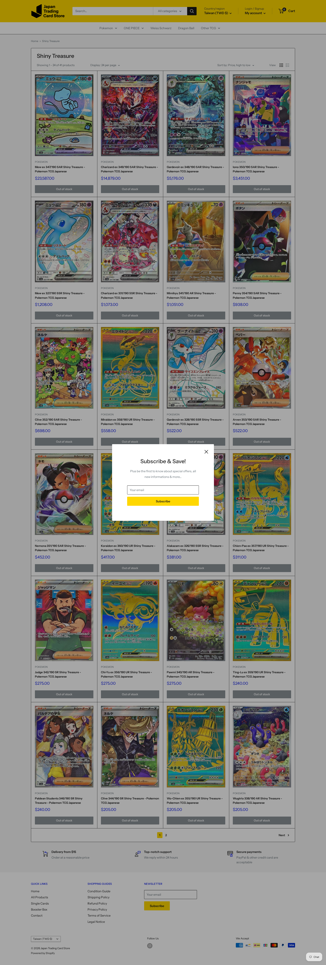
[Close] (206, 451)
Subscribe (163, 501)
